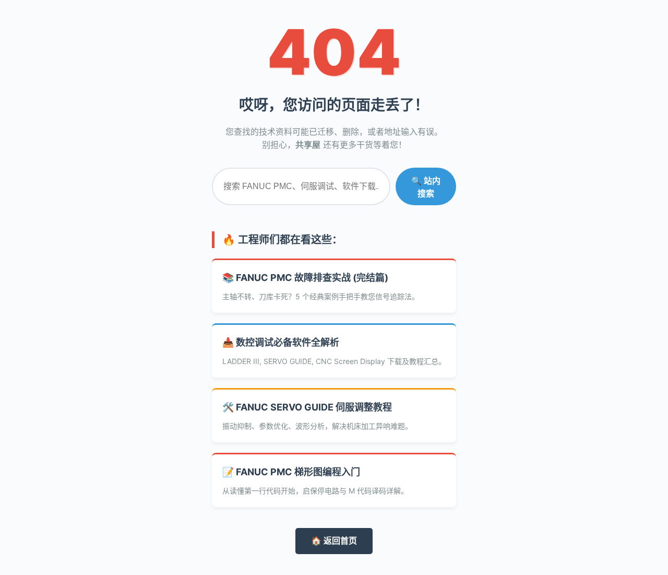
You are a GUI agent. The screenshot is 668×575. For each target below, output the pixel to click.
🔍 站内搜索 (425, 187)
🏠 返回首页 (334, 540)
